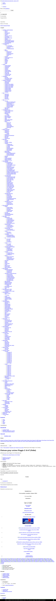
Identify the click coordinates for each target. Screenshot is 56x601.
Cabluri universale (8, 71)
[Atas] (8, 558)
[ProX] (43, 560)
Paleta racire (9, 180)
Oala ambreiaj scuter (10, 186)
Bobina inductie (7, 293)
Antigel (6, 34)
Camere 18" (9, 372)
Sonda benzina (7, 306)
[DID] (31, 558)
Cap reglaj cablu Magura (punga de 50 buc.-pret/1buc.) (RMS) (29, 540)
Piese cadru (5, 216)
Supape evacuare (10, 208)
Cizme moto (7, 58)
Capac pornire (7, 339)
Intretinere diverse (8, 39)
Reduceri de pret (3, 486)
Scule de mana (7, 388)
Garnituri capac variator (9, 87)
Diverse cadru (7, 266)
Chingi (6, 382)
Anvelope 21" (9, 362)
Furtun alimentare (8, 307)
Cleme (8, 398)
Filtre (3, 99)
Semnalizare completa (11, 235)
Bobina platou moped (8, 119)
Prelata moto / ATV (8, 411)
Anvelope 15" (9, 357)
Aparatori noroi (9, 225)
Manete (6, 255)
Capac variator (9, 188)
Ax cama (6, 212)
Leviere (8, 390)
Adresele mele (5, 590)
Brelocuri (6, 410)
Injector (6, 316)
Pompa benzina (7, 303)
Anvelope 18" (9, 360)
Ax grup (8, 192)
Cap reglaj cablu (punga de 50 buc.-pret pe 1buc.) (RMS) (29, 530)
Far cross (8, 239)
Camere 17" (9, 371)
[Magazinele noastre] (28, 510)
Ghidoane (8, 247)
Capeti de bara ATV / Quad (9, 291)
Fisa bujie (6, 97)
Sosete (6, 63)
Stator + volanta (7, 117)
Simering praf (9, 271)
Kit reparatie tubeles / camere (10, 375)
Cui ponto (6, 311)
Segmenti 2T (7, 131)
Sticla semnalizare (10, 234)
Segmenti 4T (7, 134)
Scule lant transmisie (10, 392)
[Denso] (28, 558)
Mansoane (6, 260)
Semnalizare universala (11, 236)
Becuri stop (9, 127)
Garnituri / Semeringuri (7, 80)
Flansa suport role (10, 178)
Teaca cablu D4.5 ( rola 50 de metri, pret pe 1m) (29, 535)
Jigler (6, 312)
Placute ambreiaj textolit (11, 153)
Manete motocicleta (10, 256)
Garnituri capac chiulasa (9, 86)
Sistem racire (5, 318)
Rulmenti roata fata (8, 283)
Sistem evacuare (5, 347)
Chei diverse (9, 389)
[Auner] (15, 558)
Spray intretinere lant (8, 37)
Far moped (9, 238)
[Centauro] (22, 558)
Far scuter (8, 240)
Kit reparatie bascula (8, 286)
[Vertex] (44, 561)
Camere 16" (9, 370)
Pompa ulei (7, 328)
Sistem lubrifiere (5, 326)
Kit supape (9, 209)
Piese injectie (7, 314)
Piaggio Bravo (11, 440)
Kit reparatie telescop (10, 278)
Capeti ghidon (9, 249)
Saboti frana (7, 343)
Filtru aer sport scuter (10, 102)
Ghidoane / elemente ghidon (10, 246)
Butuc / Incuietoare (8, 267)
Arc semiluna (7, 337)
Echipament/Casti (6, 43)
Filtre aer (6, 100)
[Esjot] (34, 558)
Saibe (8, 395)
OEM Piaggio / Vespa (8, 401)
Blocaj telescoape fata (10, 223)
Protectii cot (9, 54)
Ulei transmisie (7, 32)
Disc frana (6, 341)
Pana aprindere (9, 149)
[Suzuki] (23, 561)
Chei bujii (8, 391)
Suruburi (8, 394)
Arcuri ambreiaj (9, 168)
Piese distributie (5, 205)
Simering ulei (9, 272)
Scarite (6, 261)
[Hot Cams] (49, 558)
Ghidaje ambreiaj (10, 190)
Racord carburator (8, 310)
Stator (6, 118)
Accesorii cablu (7, 75)
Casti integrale (9, 45)
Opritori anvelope (8, 377)
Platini (6, 296)
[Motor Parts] (46, 559)
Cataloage (28, 553)
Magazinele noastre (28, 508)
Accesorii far (9, 241)
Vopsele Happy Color (6, 412)
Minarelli (30, 441)
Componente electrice (6, 109)
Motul (8, 114)
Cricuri (6, 242)
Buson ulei (7, 330)
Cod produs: (2, 469)
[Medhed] (36, 559)
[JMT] (9, 559)
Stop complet (9, 232)
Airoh (4, 419)
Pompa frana (7, 346)
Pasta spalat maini (8, 42)
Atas (3, 421)
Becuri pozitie (9, 125)
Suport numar (7, 263)
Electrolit (6, 77)
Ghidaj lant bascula (10, 199)
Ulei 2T (6, 30)
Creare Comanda (5, 414)
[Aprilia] (5, 558)
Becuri (6, 121)
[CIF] (26, 558)
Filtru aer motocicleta (10, 104)
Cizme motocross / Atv (9, 57)
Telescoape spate (10, 275)
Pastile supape (9, 211)
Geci (5, 49)
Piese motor (5, 139)
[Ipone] (6, 559)
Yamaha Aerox (20, 441)
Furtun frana (7, 344)
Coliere (8, 399)
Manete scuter (9, 257)
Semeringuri (7, 82)
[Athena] (11, 558)
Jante (6, 288)
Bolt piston (7, 136)
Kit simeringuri (9, 270)
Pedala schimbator (8, 159)
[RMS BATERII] (3, 561)
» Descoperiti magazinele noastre (28, 512)
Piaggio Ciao (2, 440)
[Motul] (50, 559)
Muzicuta (6, 302)
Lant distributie (7, 213)
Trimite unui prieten (6, 458)
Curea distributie (7, 215)
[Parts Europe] (19, 560)
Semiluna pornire (8, 336)
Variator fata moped (10, 167)
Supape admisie (9, 207)
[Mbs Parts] (32, 559)
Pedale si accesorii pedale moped (12, 171)
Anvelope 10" (9, 352)
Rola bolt (6, 137)
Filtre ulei (6, 108)
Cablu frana (7, 67)
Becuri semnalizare (10, 126)
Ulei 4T (6, 31)
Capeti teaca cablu (8, 74)
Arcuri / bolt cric (10, 245)
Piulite (8, 396)
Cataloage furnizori (29, 555)
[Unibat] (35, 561)
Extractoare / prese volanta (9, 383)
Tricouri (6, 61)
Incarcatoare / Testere (8, 78)
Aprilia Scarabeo (24, 440)
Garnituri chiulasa (8, 88)
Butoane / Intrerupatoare (9, 110)
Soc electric (7, 315)
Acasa (1, 447)
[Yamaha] (2, 562)
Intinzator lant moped (10, 166)
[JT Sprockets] (13, 559)
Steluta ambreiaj (10, 183)
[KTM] (22, 559)
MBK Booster (39, 440)
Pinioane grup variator (11, 189)
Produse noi (5, 413)
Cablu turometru (7, 70)
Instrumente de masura (9, 384)
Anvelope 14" (9, 356)
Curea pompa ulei (8, 327)
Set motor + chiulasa (8, 142)
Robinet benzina (7, 304)
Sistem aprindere (5, 292)
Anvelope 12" (9, 354)
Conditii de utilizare (6, 573)
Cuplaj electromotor (8, 158)
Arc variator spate (10, 187)
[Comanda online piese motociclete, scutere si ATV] (9, 0)
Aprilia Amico (14, 441)
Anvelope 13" (9, 355)
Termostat (6, 322)
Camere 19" (9, 373)
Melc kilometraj (7, 281)
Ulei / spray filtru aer (8, 35)
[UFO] (32, 561)
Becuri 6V (9, 123)
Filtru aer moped (10, 106)
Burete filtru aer (9, 103)
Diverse (6, 387)
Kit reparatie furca (10, 279)
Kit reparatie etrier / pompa (9, 345)
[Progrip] (40, 560)
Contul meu (2, 587)
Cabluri (4, 64)
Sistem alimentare (6, 300)
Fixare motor (7, 287)
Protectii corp (9, 51)
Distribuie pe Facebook (7, 457)
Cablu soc (6, 69)
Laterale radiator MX (10, 220)
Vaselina (6, 38)
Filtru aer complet (10, 105)
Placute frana (7, 342)
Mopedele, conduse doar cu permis (9, 430)
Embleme (6, 405)
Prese (6, 386)
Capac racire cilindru (8, 320)
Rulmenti (6, 156)
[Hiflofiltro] (41, 558)
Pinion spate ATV (10, 204)
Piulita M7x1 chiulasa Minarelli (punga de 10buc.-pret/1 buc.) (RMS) (29, 544)
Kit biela (8, 147)
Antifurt (6, 408)
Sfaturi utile (2, 433)
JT (5, 415)
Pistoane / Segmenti (6, 129)
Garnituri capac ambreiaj (9, 84)
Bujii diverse (7, 98)
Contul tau (4, 6)
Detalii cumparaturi (3, 25)
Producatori (2, 417)
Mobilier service (7, 385)
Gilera (48, 440)
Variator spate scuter (10, 185)
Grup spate (9, 174)
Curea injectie (7, 317)
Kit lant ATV (9, 202)
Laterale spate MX (10, 221)
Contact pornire (7, 111)
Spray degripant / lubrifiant (9, 40)
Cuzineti (8, 146)
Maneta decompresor (10, 258)
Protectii (6, 50)
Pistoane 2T (7, 130)
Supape (6, 206)
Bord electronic (7, 120)
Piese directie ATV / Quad (7, 289)
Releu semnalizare (8, 116)
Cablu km (6, 68)
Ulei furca (6, 33)
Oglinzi (6, 262)
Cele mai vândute (28, 525)
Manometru (7, 376)
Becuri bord (9, 124)
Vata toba (6, 349)
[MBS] (28, 559)
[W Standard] (48, 561)
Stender (6, 381)
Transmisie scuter (8, 175)
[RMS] (52, 560)
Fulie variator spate (10, 179)
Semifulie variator (10, 182)
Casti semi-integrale (10, 48)
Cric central (9, 243)
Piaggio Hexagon (3, 441)
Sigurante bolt (7, 138)
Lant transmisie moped (11, 169)
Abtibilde (6, 406)
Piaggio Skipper (9, 441)
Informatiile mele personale (7, 591)
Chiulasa (6, 141)
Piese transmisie (6, 447)
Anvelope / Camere (6, 350)
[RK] (49, 560)
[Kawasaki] (18, 559)
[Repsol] (46, 560)
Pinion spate (9, 195)
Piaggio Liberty (29, 440)
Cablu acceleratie (8, 65)
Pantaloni (6, 60)
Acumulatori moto (8, 79)
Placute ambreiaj (7, 152)
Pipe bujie (6, 96)
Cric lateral (9, 244)
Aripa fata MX (9, 218)
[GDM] (37, 558)
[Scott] (12, 561)
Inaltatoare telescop (10, 276)
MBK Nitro (34, 441)
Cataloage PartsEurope (29, 556)
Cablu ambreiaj (7, 66)
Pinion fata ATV (10, 203)
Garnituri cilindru (8, 89)
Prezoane (8, 397)
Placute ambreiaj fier (10, 154)
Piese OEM (5, 400)
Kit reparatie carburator (9, 308)
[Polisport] (36, 560)
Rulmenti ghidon (10, 248)
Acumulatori (5, 76)
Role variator (9, 181)
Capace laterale (9, 227)
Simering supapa (10, 210)
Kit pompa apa (7, 319)
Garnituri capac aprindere (9, 85)
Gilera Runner (44, 440)
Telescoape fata (9, 274)
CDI (5, 294)
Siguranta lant (9, 197)
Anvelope (6, 351)
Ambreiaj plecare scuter (11, 176)
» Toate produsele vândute (28, 551)
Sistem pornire (5, 332)
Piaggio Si (7, 440)
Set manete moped (10, 259)
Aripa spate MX (10, 219)
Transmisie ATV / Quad (9, 201)
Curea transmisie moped (11, 164)
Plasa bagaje (7, 409)
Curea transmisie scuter (11, 177)
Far (5, 237)
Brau (8, 55)
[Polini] (32, 560)
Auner (4, 423)
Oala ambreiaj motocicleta (11, 198)
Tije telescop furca (10, 280)
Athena (4, 422)
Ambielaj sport (9, 144)
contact (4, 2)
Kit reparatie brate (8, 284)
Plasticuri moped (8, 224)
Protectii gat (9, 52)
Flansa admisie (7, 301)
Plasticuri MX (7, 217)
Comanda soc (9, 254)
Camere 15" (9, 369)
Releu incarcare (7, 112)
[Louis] (25, 559)
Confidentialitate (5, 576)
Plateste (8, 25)
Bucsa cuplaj (7, 325)
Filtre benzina (7, 107)
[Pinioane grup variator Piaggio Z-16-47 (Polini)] (11, 454)
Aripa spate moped (10, 226)
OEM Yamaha (7, 403)
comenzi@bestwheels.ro (9, 585)
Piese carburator (7, 313)
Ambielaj (6, 143)
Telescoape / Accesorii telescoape (10, 273)
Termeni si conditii (6, 574)
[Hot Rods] (2, 559)
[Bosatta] (18, 558)
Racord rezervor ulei (8, 331)
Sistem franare (5, 340)
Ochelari (6, 56)
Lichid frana (7, 36)
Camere (6, 364)
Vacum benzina (7, 305)
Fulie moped (9, 165)
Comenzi (6, 251)
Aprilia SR (16, 440)
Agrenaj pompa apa (8, 324)
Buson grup (9, 191)
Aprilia (4, 420)
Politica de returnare (6, 575)
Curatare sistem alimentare (9, 41)
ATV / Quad (9, 363)
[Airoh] (2, 558)
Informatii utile (3, 427)
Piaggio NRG (51, 440)
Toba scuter (7, 348)
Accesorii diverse (6, 407)
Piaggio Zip (34, 440)
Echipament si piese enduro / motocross (29, 516)
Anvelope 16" (9, 358)
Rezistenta (6, 113)
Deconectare (2, 593)
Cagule (6, 62)
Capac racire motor (8, 321)
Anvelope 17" (9, 359)
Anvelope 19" (9, 361)
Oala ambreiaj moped (10, 170)
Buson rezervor (7, 265)
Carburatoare (7, 309)
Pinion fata (9, 194)
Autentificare (7, 8)
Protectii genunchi (10, 53)
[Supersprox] (19, 561)
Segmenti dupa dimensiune (9, 135)
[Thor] (26, 561)
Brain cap (8, 47)
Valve (6, 379)
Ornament (4, 404)
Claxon (6, 128)
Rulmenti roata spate (8, 282)
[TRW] (29, 561)
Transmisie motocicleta (9, 193)
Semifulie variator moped (11, 172)
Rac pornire (7, 333)
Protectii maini (9, 222)
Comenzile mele (5, 589)
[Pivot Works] (28, 560)
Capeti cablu (7, 73)
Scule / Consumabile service (7, 380)
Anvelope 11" (9, 353)
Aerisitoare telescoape (11, 277)
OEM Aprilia (7, 402)
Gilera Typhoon (25, 441)
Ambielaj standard (10, 145)
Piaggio (19, 440)
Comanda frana (9, 252)
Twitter (4, 598)
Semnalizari (7, 233)
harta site (4, 3)
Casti (6, 44)
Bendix (6, 157)
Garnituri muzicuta (8, 90)
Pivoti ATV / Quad (8, 290)
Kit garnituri (7, 83)
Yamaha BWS (38, 441)
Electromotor (7, 151)
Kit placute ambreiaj (10, 155)
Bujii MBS (7, 95)
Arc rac (6, 334)
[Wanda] (52, 561)
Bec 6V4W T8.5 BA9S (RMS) (29, 549)
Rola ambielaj (9, 150)
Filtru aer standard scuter (11, 101)
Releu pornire (7, 115)
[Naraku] (7, 560)
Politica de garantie (6, 577)
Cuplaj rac (6, 335)
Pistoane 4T (7, 132)
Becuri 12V (9, 122)
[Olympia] (14, 560)
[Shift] (15, 561)
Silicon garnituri (7, 81)
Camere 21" (9, 374)
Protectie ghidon (10, 250)
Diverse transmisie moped (11, 173)
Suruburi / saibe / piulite (9, 393)
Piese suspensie (5, 268)
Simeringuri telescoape (9, 269)
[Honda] (45, 558)
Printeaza (4, 459)
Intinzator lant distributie (9, 214)
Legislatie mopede (6, 429)
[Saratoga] (9, 561)
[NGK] (10, 560)
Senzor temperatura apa (9, 323)
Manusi (6, 59)
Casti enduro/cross (10, 46)
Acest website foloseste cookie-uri (8, 431)
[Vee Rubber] (40, 561)
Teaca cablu (7, 72)
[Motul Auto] (3, 560)
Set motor (6, 140)
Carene (6, 264)
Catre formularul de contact (28, 506)
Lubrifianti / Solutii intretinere (8, 29)
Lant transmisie (9, 196)
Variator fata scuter (10, 184)
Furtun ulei (7, 329)
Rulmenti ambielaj (10, 148)
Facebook (4, 597)
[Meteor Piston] (41, 559)
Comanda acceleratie (10, 253)
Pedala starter (7, 338)
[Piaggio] (24, 560)
